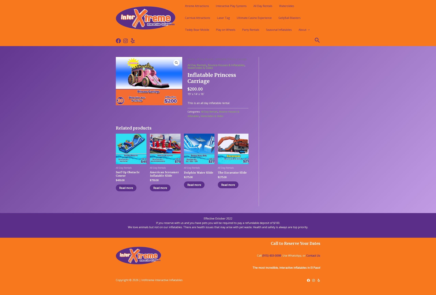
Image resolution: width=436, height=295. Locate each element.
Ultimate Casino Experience (254, 18)
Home (191, 59)
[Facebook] (118, 40)
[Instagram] (125, 40)
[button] (176, 63)
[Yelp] (132, 40)
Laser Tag (223, 18)
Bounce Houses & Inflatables (226, 65)
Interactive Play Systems (231, 6)
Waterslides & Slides (200, 68)
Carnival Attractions (197, 18)
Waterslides (286, 6)
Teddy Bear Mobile (197, 30)
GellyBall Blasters (289, 18)
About (302, 30)
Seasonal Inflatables (279, 30)
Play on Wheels (225, 30)
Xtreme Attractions (197, 6)
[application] (308, 30)
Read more (126, 188)
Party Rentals (250, 30)
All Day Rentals (262, 6)
